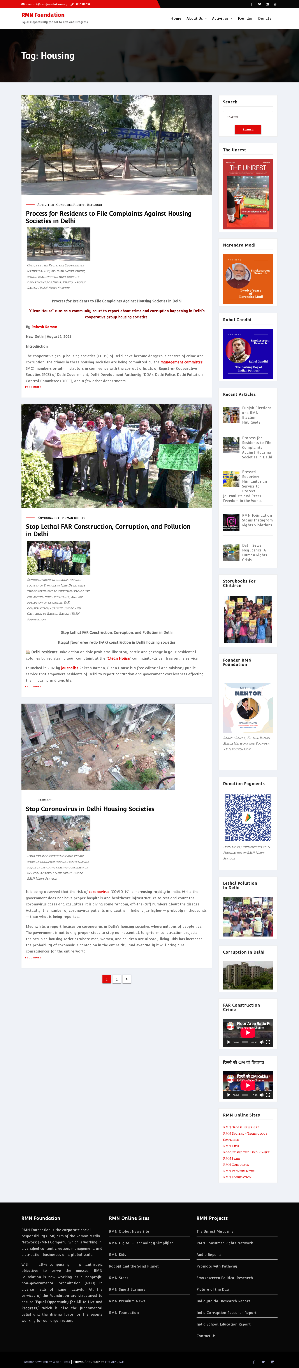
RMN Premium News (239, 1171)
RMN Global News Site (241, 1127)
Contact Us (206, 1336)
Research (94, 204)
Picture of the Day (213, 1289)
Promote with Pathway (217, 1266)
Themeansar (114, 1362)
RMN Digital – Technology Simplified (141, 1243)
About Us (195, 18)
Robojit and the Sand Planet (246, 1152)
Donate (264, 18)
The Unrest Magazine (215, 1231)
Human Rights (73, 517)
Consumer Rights (70, 204)
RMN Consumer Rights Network (225, 1243)
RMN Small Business (127, 1289)
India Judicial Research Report (223, 1301)
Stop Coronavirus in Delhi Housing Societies (90, 808)
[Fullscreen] (268, 1042)
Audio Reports (209, 1255)
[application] (248, 1033)
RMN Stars (231, 1158)
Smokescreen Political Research (225, 1278)
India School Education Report (224, 1324)
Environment (48, 517)
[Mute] (261, 1042)
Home (176, 18)
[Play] (229, 1042)
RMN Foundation (42, 15)
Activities (221, 18)
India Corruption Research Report (227, 1313)
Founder (245, 18)
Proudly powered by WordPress (46, 1362)
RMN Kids (231, 1146)
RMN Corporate (236, 1164)
